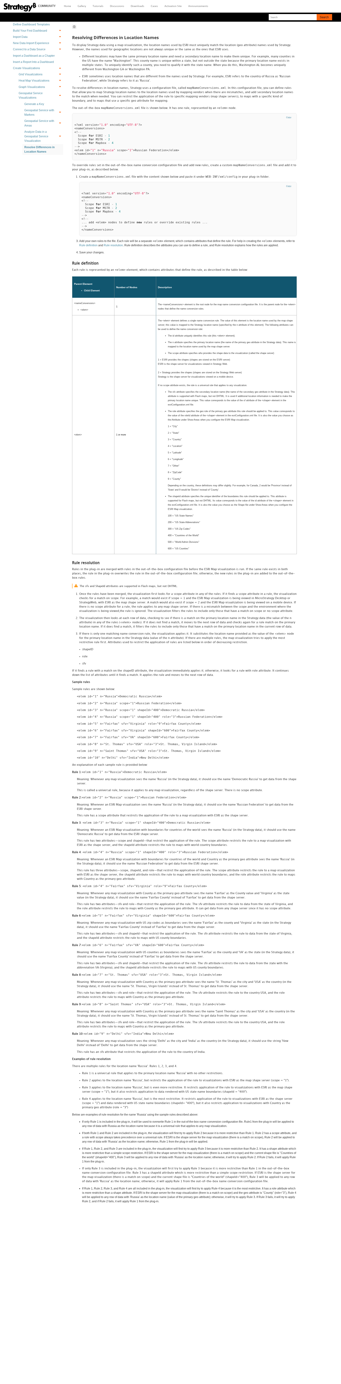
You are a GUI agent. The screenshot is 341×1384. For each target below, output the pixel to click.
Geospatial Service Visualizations (31, 95)
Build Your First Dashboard (30, 30)
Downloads (137, 6)
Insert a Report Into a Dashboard (33, 61)
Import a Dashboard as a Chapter (34, 55)
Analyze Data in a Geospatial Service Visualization (36, 136)
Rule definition (88, 245)
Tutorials (98, 6)
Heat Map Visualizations (34, 80)
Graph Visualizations (32, 86)
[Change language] (74, 27)
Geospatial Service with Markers (39, 112)
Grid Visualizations (30, 74)
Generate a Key (34, 104)
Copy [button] (288, 118)
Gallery (82, 6)
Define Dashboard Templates (31, 24)
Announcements (198, 6)
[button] (324, 17)
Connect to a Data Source (29, 49)
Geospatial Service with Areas (39, 123)
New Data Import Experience (31, 43)
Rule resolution (113, 245)
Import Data (20, 36)
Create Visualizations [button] (26, 68)
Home (67, 6)
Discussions (117, 6)
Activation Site (173, 6)
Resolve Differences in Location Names (39, 149)
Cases (154, 6)
